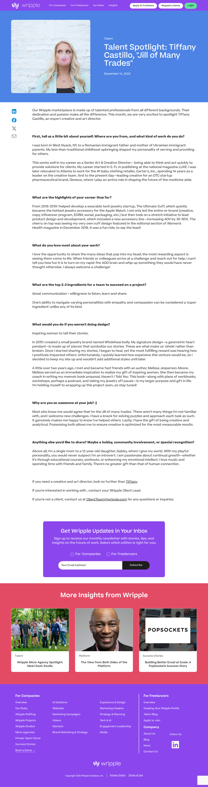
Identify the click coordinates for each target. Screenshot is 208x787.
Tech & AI (105, 720)
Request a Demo (171, 6)
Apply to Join (152, 720)
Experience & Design (113, 702)
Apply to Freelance (143, 6)
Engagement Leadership (115, 726)
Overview (21, 702)
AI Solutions (60, 702)
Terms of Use (136, 775)
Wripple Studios (25, 726)
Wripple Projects (25, 720)
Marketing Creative (112, 708)
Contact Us (151, 752)
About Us (149, 734)
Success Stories (25, 744)
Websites (58, 708)
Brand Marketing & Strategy (70, 732)
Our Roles (21, 708)
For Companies (57, 6)
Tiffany (131, 481)
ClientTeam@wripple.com (106, 499)
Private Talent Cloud (27, 738)
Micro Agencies (25, 732)
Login (191, 6)
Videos (57, 720)
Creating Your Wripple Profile (161, 708)
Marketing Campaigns (66, 714)
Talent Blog (151, 714)
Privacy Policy (117, 775)
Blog (146, 740)
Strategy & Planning (112, 714)
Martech (58, 726)
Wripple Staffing (25, 714)
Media (104, 732)
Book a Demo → (25, 750)
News (147, 746)
